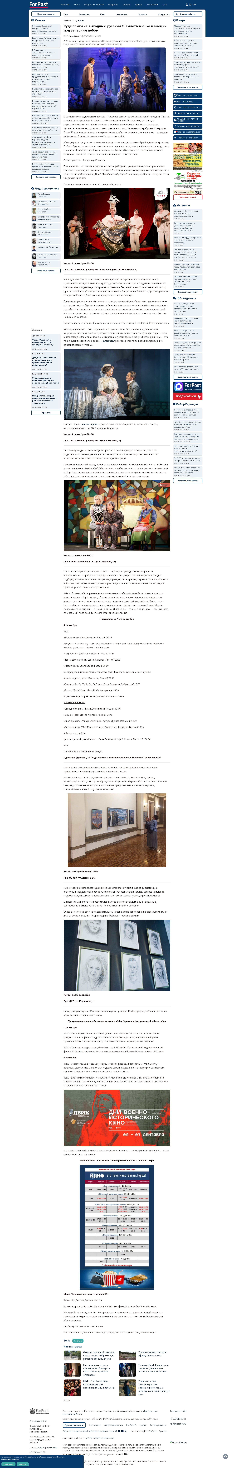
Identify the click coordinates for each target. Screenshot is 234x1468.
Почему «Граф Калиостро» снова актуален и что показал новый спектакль (153, 1368)
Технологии (152, 4)
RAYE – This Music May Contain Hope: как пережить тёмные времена (98, 1384)
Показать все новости (46, 177)
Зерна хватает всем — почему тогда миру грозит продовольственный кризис (187, 64)
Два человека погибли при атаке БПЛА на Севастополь (186, 367)
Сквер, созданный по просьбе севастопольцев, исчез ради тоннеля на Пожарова (187, 345)
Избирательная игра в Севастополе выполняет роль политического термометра (44, 399)
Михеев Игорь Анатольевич (44, 263)
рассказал (109, 341)
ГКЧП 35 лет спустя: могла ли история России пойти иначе (187, 459)
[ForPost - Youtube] (122, 1431)
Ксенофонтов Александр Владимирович (48, 218)
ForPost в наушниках (188, 138)
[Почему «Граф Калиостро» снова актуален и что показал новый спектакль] (127, 1370)
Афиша (138, 4)
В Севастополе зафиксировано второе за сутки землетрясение (44, 52)
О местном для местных (188, 107)
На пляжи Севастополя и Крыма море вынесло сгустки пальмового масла (45, 166)
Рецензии (84, 14)
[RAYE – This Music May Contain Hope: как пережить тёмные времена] (72, 1387)
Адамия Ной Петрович (48, 247)
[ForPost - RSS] (116, 1431)
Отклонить (8, 1464)
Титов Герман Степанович (44, 195)
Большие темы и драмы (188, 126)
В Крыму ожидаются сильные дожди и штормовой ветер (45, 128)
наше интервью (89, 424)
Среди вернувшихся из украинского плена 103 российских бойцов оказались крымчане (184, 227)
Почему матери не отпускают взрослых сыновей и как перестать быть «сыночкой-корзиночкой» (45, 105)
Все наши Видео (185, 101)
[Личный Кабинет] (187, 4)
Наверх (226, 1456)
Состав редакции (158, 1425)
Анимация (122, 14)
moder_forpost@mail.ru (46, 1447)
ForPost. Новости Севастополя (99, 1438)
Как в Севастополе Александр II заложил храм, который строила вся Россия (187, 424)
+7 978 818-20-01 (178, 1419)
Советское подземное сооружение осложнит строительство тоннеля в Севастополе (185, 307)
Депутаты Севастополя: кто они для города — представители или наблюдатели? (44, 361)
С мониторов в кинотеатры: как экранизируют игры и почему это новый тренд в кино (153, 1388)
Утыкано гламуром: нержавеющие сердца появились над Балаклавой (45, 380)
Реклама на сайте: (178, 1411)
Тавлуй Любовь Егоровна (44, 210)
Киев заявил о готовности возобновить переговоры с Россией (186, 76)
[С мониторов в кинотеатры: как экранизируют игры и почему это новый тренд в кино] (127, 1387)
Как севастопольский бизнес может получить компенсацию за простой (187, 448)
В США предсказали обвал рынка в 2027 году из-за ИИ (186, 53)
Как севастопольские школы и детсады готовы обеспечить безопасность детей (45, 118)
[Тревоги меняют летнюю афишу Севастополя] (127, 1355)
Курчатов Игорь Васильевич (45, 233)
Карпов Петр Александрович (44, 240)
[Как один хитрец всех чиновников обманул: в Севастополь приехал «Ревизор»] (72, 1370)
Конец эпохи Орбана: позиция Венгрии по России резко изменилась (45, 40)
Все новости (95, 1425)
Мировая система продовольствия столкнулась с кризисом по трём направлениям (45, 78)
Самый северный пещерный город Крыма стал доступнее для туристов (187, 266)
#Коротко (113, 4)
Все (66, 14)
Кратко (143, 1425)
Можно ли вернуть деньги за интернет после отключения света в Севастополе (187, 470)
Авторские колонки (113, 1425)
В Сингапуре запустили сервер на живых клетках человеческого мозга (185, 43)
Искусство (163, 14)
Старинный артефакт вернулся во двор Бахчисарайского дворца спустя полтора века (43, 141)
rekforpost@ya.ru (178, 1423)
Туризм (126, 4)
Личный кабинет (188, 14)
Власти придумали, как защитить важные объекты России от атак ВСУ (186, 333)
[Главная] (39, 3)
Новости (65, 4)
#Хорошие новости (94, 4)
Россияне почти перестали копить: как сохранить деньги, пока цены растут (45, 64)
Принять (22, 1464)
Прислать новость (45, 14)
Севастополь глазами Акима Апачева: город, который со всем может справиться (187, 412)
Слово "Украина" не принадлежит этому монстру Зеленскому (42, 342)
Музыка (142, 14)
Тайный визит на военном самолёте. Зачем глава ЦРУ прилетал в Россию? (44, 154)
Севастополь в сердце (187, 113)
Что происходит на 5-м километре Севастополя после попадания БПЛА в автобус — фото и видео (185, 253)
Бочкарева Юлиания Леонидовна (47, 202)
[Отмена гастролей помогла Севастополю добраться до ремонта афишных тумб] (72, 1355)
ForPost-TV (131, 1425)
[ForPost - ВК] (119, 1431)
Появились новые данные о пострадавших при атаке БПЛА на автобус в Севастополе (186, 280)
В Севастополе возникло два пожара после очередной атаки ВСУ (45, 91)
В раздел (46, 412)
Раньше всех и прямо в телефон (187, 120)
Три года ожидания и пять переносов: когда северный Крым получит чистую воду (186, 436)
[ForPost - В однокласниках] (125, 1431)
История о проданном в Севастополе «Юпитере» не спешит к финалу (186, 357)
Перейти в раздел (45, 270)
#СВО (77, 4)
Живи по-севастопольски (189, 132)
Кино (103, 14)
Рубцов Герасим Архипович (45, 225)
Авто (164, 4)
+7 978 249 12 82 (37, 1452)
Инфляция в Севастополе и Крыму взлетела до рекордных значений (186, 213)
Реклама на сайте (38, 1421)
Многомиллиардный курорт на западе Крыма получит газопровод (187, 240)
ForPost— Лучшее (157, 1431)
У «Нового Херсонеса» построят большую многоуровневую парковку (44, 28)
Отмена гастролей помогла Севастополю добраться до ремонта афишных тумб (98, 1355)
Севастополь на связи (187, 95)
